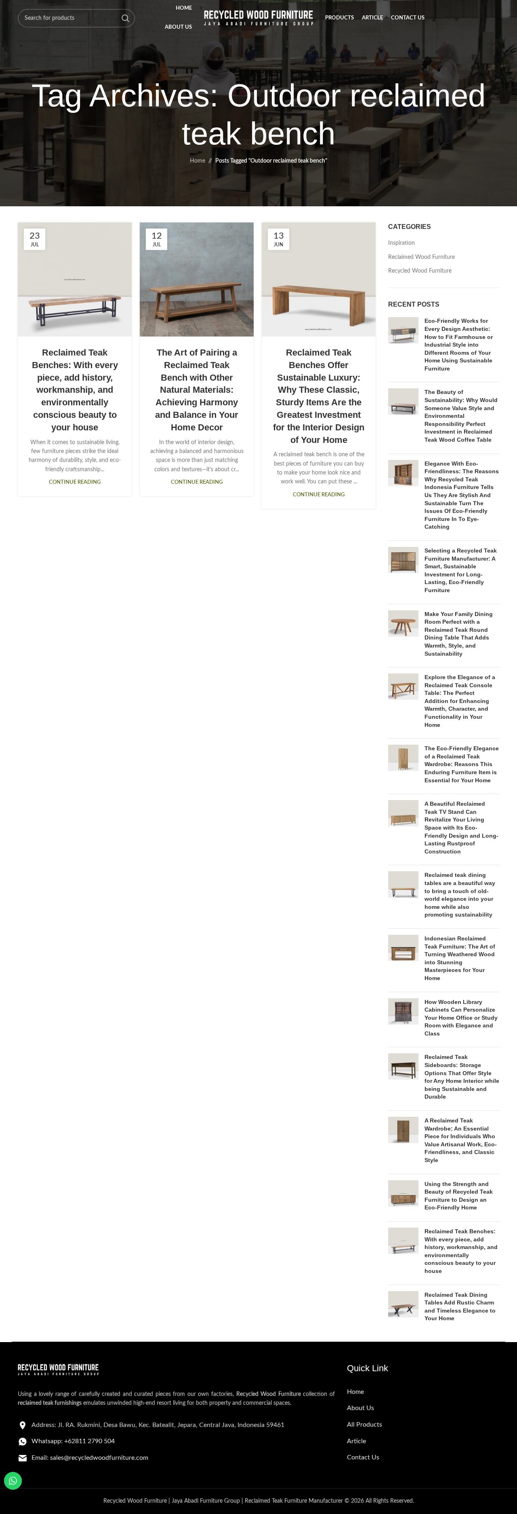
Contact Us (363, 1457)
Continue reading (75, 482)
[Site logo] (258, 18)
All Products (364, 1424)
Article (356, 1441)
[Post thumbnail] (403, 346)
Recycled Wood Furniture (420, 271)
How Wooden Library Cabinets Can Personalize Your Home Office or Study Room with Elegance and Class (461, 1018)
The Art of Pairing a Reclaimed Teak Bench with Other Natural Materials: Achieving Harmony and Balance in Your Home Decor (196, 389)
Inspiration (401, 243)
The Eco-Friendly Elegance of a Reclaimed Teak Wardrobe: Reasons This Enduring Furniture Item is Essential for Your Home (462, 764)
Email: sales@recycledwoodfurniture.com (90, 1458)
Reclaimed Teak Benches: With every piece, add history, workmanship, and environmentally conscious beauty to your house (75, 389)
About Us (360, 1408)
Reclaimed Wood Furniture (421, 257)
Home (197, 161)
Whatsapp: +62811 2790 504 (73, 1441)
